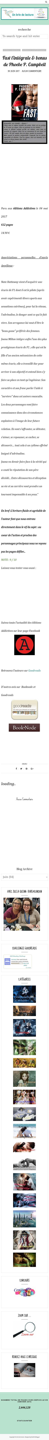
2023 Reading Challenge (17, 956)
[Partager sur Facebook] (18, 769)
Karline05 (14, 959)
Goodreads (34, 670)
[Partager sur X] (22, 769)
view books (28, 967)
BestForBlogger (35, 1437)
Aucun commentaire (31, 71)
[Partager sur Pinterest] (28, 769)
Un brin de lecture (19, 1437)
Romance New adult (12, 50)
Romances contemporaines (34, 50)
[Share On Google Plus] (32, 769)
